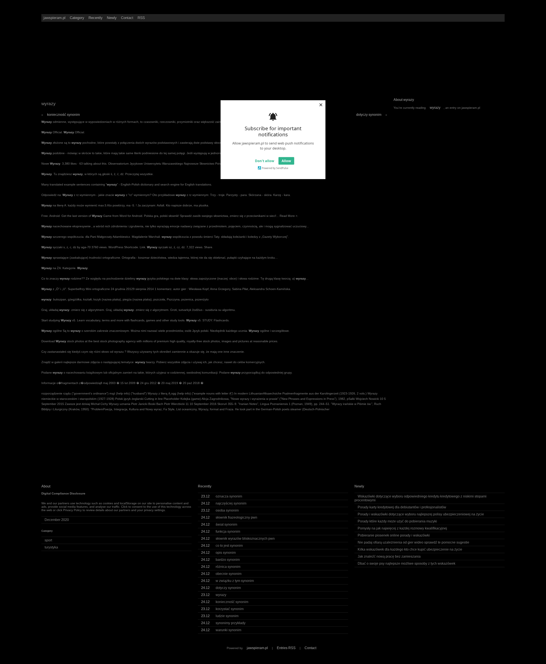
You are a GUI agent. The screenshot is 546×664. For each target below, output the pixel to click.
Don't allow (264, 161)
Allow (286, 161)
